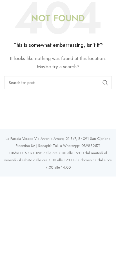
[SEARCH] (105, 82)
